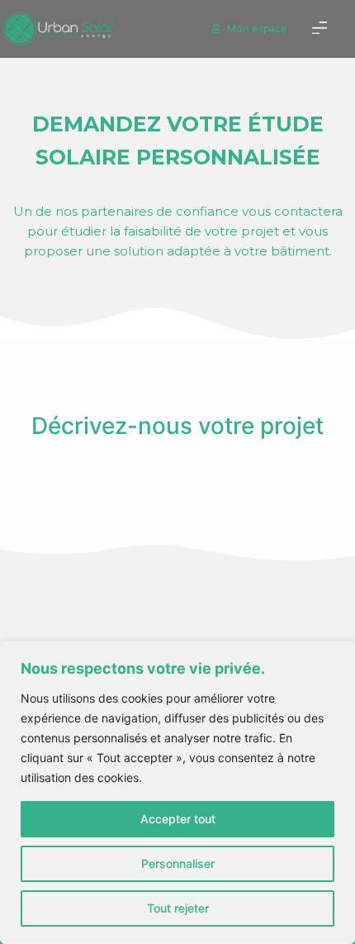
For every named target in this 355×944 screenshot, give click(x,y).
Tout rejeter (178, 908)
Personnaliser (178, 863)
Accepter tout (177, 819)
